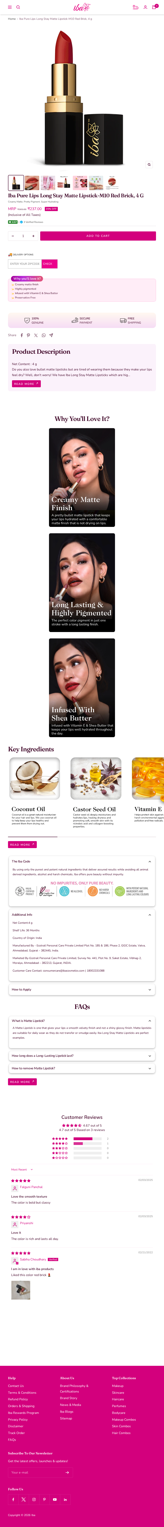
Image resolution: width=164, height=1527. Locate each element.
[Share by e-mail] (51, 335)
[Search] (18, 7)
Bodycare (118, 1413)
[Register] (67, 1472)
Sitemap (66, 1418)
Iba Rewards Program (23, 1413)
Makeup (117, 1386)
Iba (33, 1515)
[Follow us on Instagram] (34, 1499)
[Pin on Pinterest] (28, 335)
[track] (135, 7)
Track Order (16, 1433)
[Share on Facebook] (21, 335)
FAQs (12, 1440)
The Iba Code (21, 861)
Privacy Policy (18, 1419)
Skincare (118, 1393)
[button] (10, 222)
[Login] (145, 7)
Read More (24, 384)
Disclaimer (15, 1426)
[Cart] (154, 7)
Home (12, 19)
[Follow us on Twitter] (23, 1499)
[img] (20, 1181)
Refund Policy (18, 1399)
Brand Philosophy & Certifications (74, 1389)
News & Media (70, 1405)
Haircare (118, 1399)
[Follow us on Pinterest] (44, 1499)
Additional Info (22, 915)
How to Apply (21, 989)
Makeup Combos (124, 1419)
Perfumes (119, 1406)
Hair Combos (121, 1433)
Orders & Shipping (21, 1406)
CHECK (47, 264)
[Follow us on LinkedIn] (65, 1499)
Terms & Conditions (22, 1393)
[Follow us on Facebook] (13, 1499)
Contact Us (16, 1386)
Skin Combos (121, 1426)
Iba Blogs (66, 1411)
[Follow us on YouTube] (55, 1499)
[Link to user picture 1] (20, 1290)
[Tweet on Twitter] (36, 335)
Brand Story (68, 1398)
